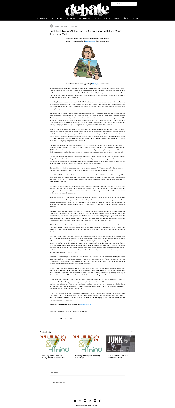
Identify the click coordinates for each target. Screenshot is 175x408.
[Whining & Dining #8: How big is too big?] (87, 343)
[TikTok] (99, 400)
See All (133, 332)
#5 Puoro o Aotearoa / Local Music (76, 311)
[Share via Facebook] (51, 318)
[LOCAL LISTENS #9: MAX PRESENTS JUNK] (120, 343)
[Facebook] (75, 400)
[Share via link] (66, 318)
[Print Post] (71, 318)
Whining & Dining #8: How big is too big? (87, 356)
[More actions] (124, 26)
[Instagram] (80, 400)
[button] (42, 18)
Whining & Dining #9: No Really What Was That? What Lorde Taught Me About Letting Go (53, 356)
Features (53, 311)
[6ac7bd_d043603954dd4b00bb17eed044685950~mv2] (85, 400)
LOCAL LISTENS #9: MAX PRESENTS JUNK (118, 356)
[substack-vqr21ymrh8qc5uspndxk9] (94, 400)
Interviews (61, 311)
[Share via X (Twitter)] (56, 318)
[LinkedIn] (90, 400)
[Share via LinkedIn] (61, 318)
